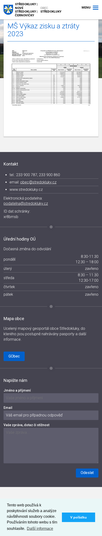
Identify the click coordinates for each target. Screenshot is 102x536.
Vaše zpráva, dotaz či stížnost (26, 425)
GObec (14, 356)
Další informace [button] (40, 529)
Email (8, 408)
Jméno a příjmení (17, 390)
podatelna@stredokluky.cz (26, 203)
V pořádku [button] (78, 517)
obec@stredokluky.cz (38, 182)
